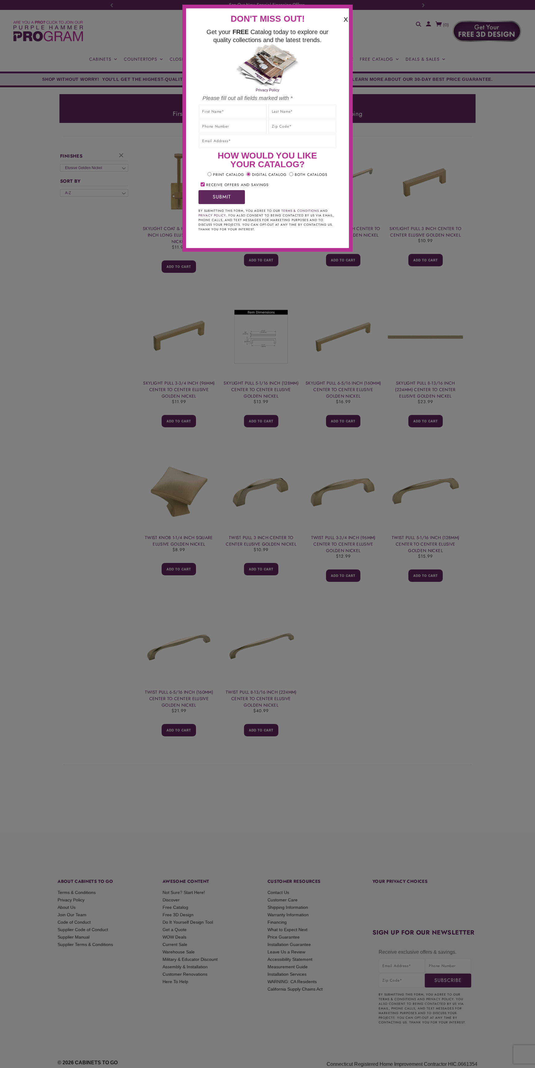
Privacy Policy (267, 90)
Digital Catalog (269, 174)
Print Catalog (228, 174)
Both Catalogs (311, 174)
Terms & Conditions (300, 210)
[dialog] (267, 534)
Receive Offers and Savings (237, 185)
